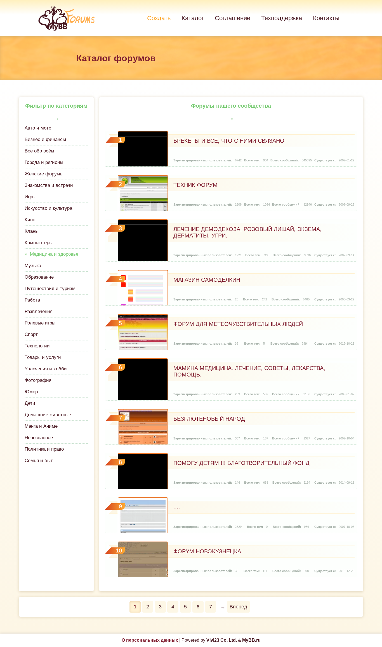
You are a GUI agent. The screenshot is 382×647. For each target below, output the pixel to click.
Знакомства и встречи (49, 185)
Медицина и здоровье (54, 254)
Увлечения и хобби (46, 368)
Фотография (38, 380)
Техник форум (195, 185)
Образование (39, 277)
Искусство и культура (48, 208)
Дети (30, 403)
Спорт (31, 334)
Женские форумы (44, 174)
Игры (30, 196)
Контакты (326, 18)
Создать (159, 18)
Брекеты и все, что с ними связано (228, 141)
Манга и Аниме (41, 426)
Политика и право (44, 449)
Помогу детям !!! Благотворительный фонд (241, 463)
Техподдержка (281, 18)
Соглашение (232, 18)
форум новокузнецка (207, 551)
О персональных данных (150, 640)
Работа (32, 300)
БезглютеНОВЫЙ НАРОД (209, 419)
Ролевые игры (40, 323)
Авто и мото (38, 128)
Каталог (192, 18)
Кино (30, 219)
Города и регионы (44, 162)
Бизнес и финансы (45, 139)
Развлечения (39, 311)
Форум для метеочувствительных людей (238, 324)
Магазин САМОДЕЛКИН (206, 280)
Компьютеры (39, 242)
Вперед (238, 607)
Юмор (31, 391)
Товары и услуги (43, 357)
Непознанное (39, 437)
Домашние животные (48, 414)
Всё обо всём (39, 151)
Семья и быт (39, 460)
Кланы (32, 231)
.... (176, 507)
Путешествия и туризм (50, 288)
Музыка (33, 265)
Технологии (37, 346)
